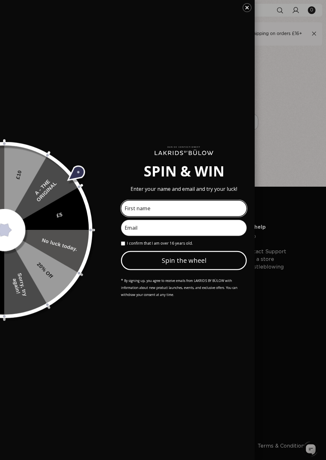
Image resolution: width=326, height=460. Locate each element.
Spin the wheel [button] (184, 260)
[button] (247, 7)
